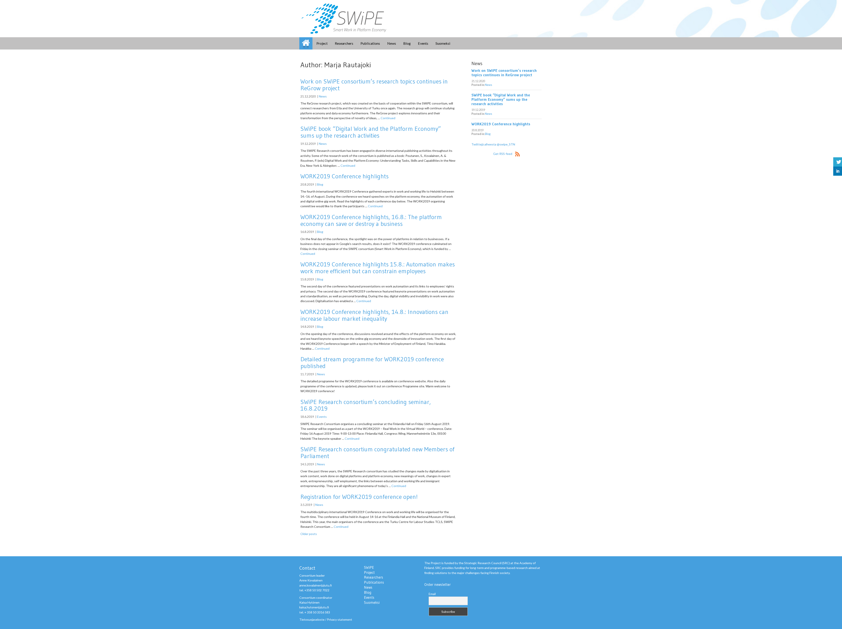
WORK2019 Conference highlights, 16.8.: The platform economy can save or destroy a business (371, 220)
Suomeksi (442, 43)
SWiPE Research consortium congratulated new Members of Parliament (377, 452)
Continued (388, 118)
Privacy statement (339, 619)
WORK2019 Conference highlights (344, 176)
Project (322, 43)
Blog (407, 43)
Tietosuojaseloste (312, 619)
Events (423, 43)
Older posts (308, 534)
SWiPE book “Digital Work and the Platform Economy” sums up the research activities (370, 132)
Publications (370, 43)
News (391, 43)
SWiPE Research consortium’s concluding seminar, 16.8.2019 (365, 405)
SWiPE (305, 43)
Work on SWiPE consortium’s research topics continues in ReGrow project (374, 85)
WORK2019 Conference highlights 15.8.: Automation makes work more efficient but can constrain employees (377, 267)
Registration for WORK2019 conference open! (359, 496)
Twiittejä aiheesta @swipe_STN (493, 144)
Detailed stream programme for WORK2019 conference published (372, 362)
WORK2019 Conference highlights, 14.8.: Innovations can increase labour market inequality (374, 315)
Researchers (344, 43)
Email (432, 594)
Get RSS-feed (503, 154)
